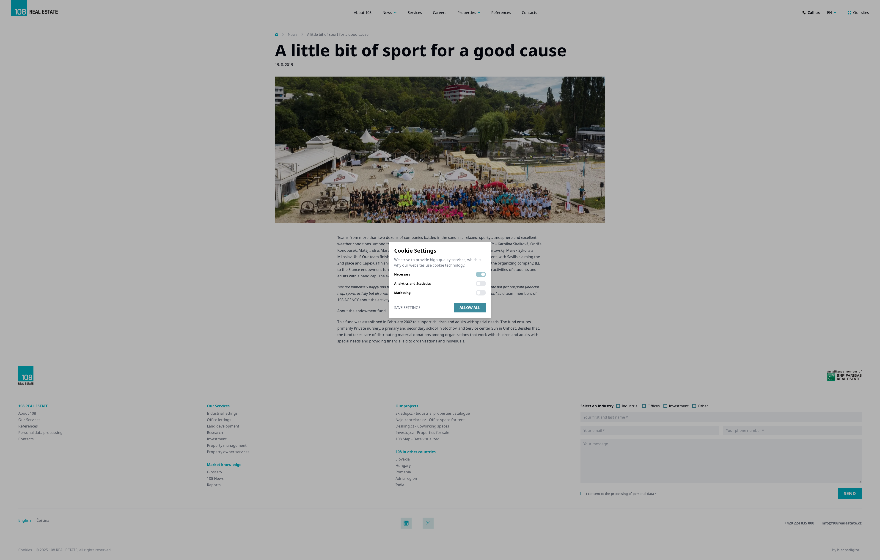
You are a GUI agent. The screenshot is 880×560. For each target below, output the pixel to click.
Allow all (469, 307)
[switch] (481, 274)
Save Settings (407, 307)
